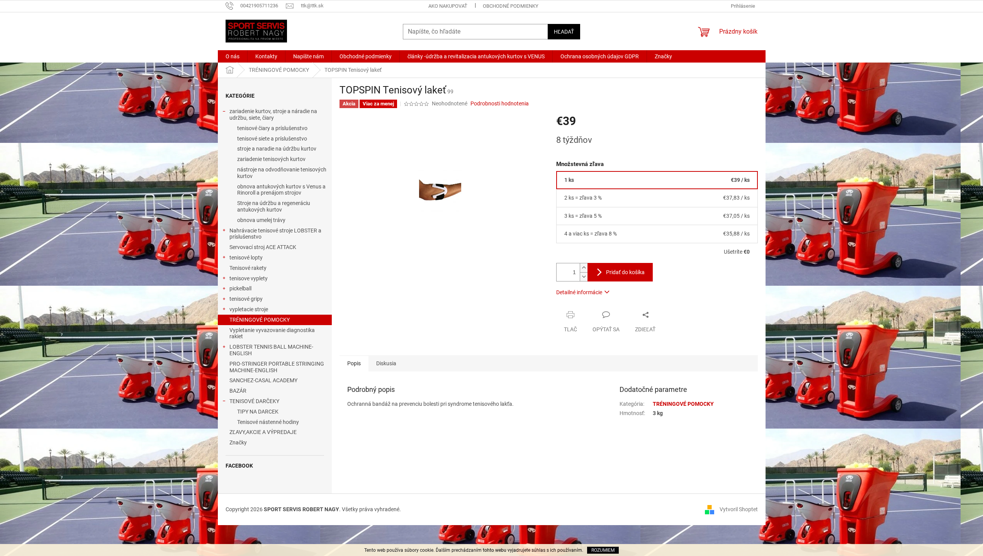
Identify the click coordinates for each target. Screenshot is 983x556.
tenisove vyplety (248, 278)
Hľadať (564, 32)
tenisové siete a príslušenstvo (272, 139)
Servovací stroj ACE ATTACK (262, 247)
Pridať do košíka (625, 272)
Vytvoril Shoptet (739, 509)
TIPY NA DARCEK (257, 412)
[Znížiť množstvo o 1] (583, 276)
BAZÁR (237, 391)
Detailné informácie (579, 292)
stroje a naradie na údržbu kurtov (276, 149)
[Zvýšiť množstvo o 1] (583, 267)
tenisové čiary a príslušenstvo (272, 128)
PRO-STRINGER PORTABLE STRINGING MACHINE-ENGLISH (276, 367)
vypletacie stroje (248, 309)
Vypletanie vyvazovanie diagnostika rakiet (272, 333)
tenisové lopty (246, 257)
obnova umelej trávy (261, 220)
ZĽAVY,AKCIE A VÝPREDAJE (263, 432)
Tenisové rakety (248, 268)
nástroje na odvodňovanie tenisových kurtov (281, 172)
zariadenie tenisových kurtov (271, 159)
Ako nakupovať (447, 6)
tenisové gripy (246, 299)
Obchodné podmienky (510, 6)
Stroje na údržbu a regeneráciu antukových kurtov (273, 206)
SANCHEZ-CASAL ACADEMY (263, 380)
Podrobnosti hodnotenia (499, 103)
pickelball (240, 288)
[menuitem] (232, 56)
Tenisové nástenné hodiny (268, 422)
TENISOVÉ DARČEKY (254, 401)
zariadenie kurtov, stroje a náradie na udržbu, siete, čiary (273, 114)
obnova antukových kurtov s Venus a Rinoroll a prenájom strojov (281, 189)
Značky (238, 442)
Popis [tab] (354, 363)
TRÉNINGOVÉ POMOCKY (259, 320)
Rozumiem (603, 550)
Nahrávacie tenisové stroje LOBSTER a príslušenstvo (275, 233)
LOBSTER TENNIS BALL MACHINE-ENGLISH (271, 350)
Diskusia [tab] (386, 363)
